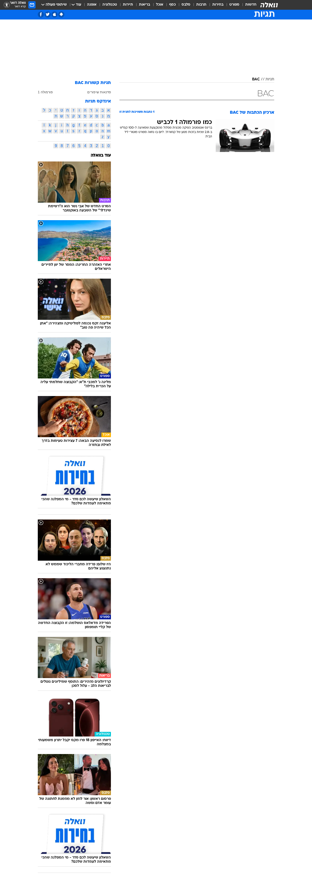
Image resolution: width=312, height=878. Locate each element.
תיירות (128, 5)
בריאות (144, 5)
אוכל (159, 5)
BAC (256, 79)
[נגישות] (7, 5)
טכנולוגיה (109, 5)
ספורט (234, 5)
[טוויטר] (48, 14)
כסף (172, 5)
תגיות (269, 79)
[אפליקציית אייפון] (54, 14)
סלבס (186, 5)
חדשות (250, 5)
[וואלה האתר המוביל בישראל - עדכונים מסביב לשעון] (269, 4)
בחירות (218, 5)
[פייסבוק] (41, 14)
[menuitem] (247, 5)
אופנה (92, 5)
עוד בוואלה (101, 155)
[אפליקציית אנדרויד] (61, 14)
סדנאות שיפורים (99, 92)
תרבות (201, 5)
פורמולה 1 (45, 92)
